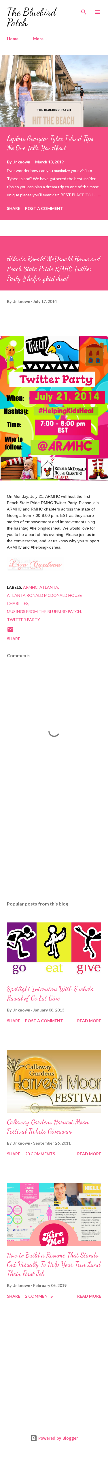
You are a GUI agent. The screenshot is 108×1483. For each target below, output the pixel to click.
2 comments (39, 1296)
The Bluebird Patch (31, 17)
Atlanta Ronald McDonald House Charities (44, 599)
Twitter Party (23, 619)
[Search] (83, 10)
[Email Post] (10, 631)
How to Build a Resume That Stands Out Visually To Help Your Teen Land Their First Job (54, 1264)
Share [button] (13, 208)
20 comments (40, 1153)
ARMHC (30, 587)
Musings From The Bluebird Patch (44, 611)
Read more (89, 1020)
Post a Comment (44, 208)
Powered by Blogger (57, 1438)
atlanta (48, 587)
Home (12, 38)
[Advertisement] (54, 846)
